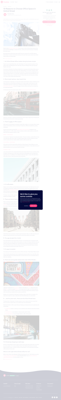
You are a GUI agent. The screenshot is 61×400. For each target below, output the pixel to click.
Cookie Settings (26, 205)
